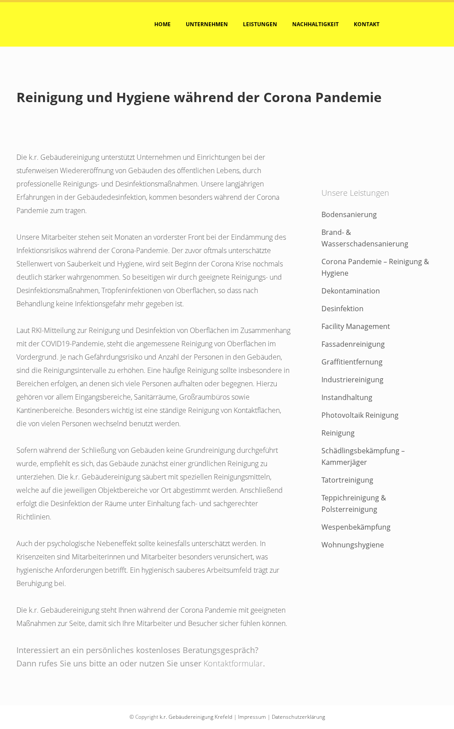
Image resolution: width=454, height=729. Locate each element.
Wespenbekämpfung (356, 527)
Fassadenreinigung (353, 344)
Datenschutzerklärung (298, 717)
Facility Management (355, 326)
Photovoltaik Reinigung (360, 415)
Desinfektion (342, 308)
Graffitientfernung (352, 362)
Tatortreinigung (347, 480)
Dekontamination (350, 291)
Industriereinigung (352, 379)
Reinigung (338, 433)
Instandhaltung (346, 397)
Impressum (252, 717)
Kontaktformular (233, 663)
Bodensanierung (349, 214)
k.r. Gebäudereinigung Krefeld (196, 717)
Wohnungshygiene (352, 545)
